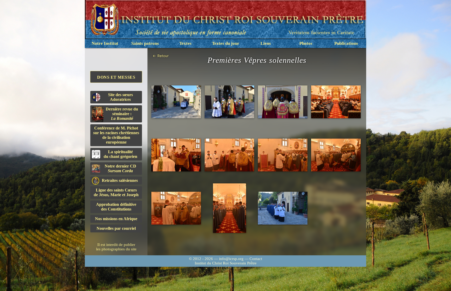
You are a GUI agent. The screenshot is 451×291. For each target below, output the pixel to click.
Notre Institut (105, 43)
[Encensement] (176, 155)
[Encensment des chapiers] (282, 155)
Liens (265, 43)
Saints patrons (145, 43)
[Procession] (176, 102)
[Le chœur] (336, 102)
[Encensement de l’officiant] (229, 155)
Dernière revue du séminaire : (122, 114)
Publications (346, 43)
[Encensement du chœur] (336, 155)
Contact (256, 259)
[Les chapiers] (229, 102)
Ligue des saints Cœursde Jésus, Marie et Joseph (116, 192)
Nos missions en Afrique (116, 218)
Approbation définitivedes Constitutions (116, 206)
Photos (305, 43)
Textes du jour (225, 43)
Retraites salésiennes (120, 180)
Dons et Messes (116, 77)
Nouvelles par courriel (116, 228)
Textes (185, 43)
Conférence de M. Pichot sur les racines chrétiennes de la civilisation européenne (116, 135)
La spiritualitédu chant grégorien (120, 154)
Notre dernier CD (120, 168)
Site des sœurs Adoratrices (120, 97)
